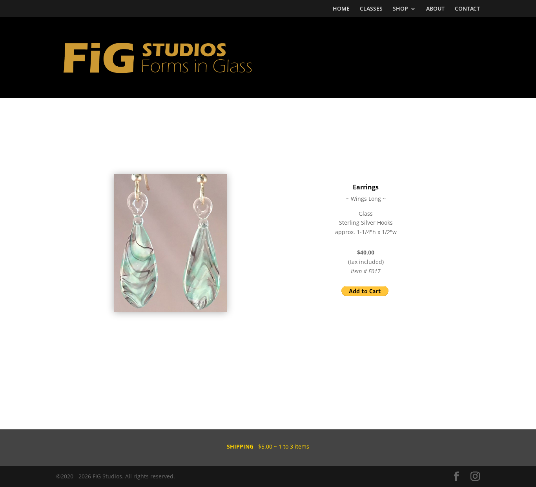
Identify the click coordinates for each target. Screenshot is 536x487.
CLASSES (371, 9)
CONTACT (467, 9)
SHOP (400, 9)
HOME (341, 9)
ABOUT (435, 9)
